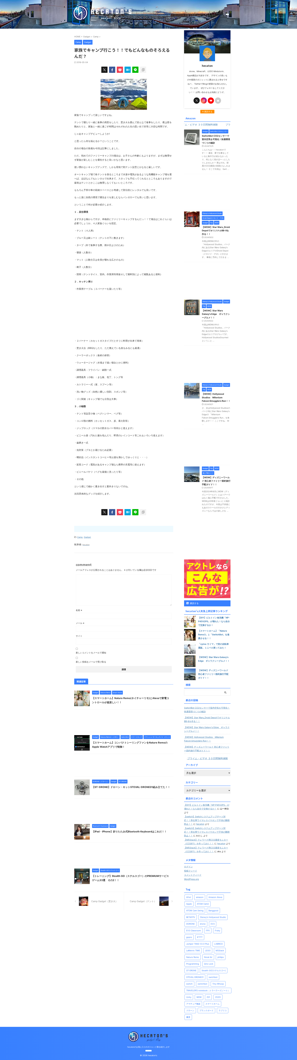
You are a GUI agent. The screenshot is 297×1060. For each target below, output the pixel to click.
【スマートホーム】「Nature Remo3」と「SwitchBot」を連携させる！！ (213, 634)
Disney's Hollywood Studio (213, 917)
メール (80, 623)
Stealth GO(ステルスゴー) (214, 970)
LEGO (208, 950)
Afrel (188, 897)
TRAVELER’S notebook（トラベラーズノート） (208, 990)
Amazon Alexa (215, 897)
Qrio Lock (208, 964)
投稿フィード (190, 870)
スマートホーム (212, 1004)
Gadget (87, 537)
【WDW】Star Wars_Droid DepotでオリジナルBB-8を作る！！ (216, 230)
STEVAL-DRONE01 (195, 977)
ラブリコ (223, 1010)
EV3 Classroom (193, 930)
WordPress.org (191, 879)
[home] (218, 100)
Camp (80, 537)
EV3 (213, 924)
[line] (135, 70)
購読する (194, 603)
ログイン (188, 866)
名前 (79, 610)
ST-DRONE (191, 970)
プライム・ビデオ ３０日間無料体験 (207, 758)
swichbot (213, 977)
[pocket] (120, 70)
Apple (189, 904)
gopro (189, 937)
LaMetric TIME (193, 950)
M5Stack (220, 950)
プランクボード (206, 1010)
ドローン (190, 1010)
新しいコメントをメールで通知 (91, 652)
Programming (192, 964)
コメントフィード (192, 875)
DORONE (190, 924)
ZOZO (218, 997)
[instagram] (204, 100)
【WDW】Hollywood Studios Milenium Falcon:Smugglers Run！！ (216, 397)
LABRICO (218, 944)
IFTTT (199, 937)
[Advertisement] (123, 315)
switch (189, 984)
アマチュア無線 (193, 1004)
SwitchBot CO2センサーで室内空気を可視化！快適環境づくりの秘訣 (216, 139)
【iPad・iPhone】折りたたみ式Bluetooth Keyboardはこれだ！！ (129, 831)
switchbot (202, 984)
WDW (199, 997)
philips (220, 957)
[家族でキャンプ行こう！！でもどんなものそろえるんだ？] (128, 70)
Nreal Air (208, 957)
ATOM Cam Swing (194, 910)
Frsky (217, 930)
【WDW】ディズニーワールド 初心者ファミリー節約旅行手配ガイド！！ (216, 481)
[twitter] (104, 70)
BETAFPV (190, 917)
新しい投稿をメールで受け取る (91, 661)
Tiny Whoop (218, 984)
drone (203, 924)
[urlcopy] (143, 70)
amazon (199, 897)
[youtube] (211, 100)
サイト (79, 636)
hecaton (200, 824)
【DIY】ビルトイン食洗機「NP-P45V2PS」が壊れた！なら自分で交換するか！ (214, 621)
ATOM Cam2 (203, 904)
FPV (208, 930)
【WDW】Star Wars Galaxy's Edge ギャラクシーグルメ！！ (216, 314)
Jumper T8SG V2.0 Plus (197, 944)
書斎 (188, 1017)
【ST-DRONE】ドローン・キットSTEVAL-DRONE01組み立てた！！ (131, 787)
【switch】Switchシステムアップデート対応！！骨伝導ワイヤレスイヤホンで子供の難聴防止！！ (207, 820)
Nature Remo (192, 957)
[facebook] (112, 70)
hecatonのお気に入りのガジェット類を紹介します (148, 1047)
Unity (188, 997)
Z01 (208, 997)
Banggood (213, 910)
